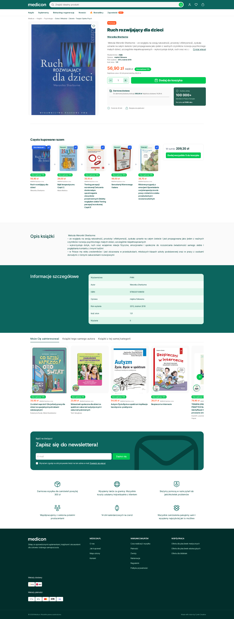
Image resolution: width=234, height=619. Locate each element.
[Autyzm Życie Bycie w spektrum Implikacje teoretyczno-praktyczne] (130, 372)
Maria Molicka (62, 190)
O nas (92, 543)
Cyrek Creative (200, 614)
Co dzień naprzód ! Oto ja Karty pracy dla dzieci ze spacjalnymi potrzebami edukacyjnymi (47, 407)
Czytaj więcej (199, 49)
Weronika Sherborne (117, 37)
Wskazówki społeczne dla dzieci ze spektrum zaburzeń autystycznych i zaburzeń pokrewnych (86, 407)
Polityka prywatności (139, 568)
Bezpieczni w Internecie (161, 404)
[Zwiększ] (125, 80)
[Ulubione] (196, 4)
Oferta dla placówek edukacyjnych (185, 548)
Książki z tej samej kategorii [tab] (114, 338)
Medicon (31, 18)
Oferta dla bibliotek (179, 553)
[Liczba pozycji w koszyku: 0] (203, 5)
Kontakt (93, 558)
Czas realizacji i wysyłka (140, 543)
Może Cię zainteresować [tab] (44, 338)
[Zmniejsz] (110, 80)
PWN (121, 55)
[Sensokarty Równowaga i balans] (122, 159)
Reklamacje (135, 558)
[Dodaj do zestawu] (49, 147)
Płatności (134, 548)
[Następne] (200, 377)
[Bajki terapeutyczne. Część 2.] (68, 158)
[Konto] (189, 4)
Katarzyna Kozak (36, 413)
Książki (39, 18)
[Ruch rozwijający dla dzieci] (41, 158)
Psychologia (48, 18)
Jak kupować (95, 548)
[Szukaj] (181, 4)
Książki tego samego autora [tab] (78, 338)
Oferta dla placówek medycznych (185, 543)
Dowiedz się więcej (97, 463)
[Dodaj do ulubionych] (93, 26)
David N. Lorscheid (198, 416)
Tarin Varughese (76, 413)
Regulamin (135, 563)
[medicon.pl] (37, 4)
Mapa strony (95, 553)
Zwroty (133, 553)
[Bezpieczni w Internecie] (170, 369)
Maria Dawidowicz (49, 413)
